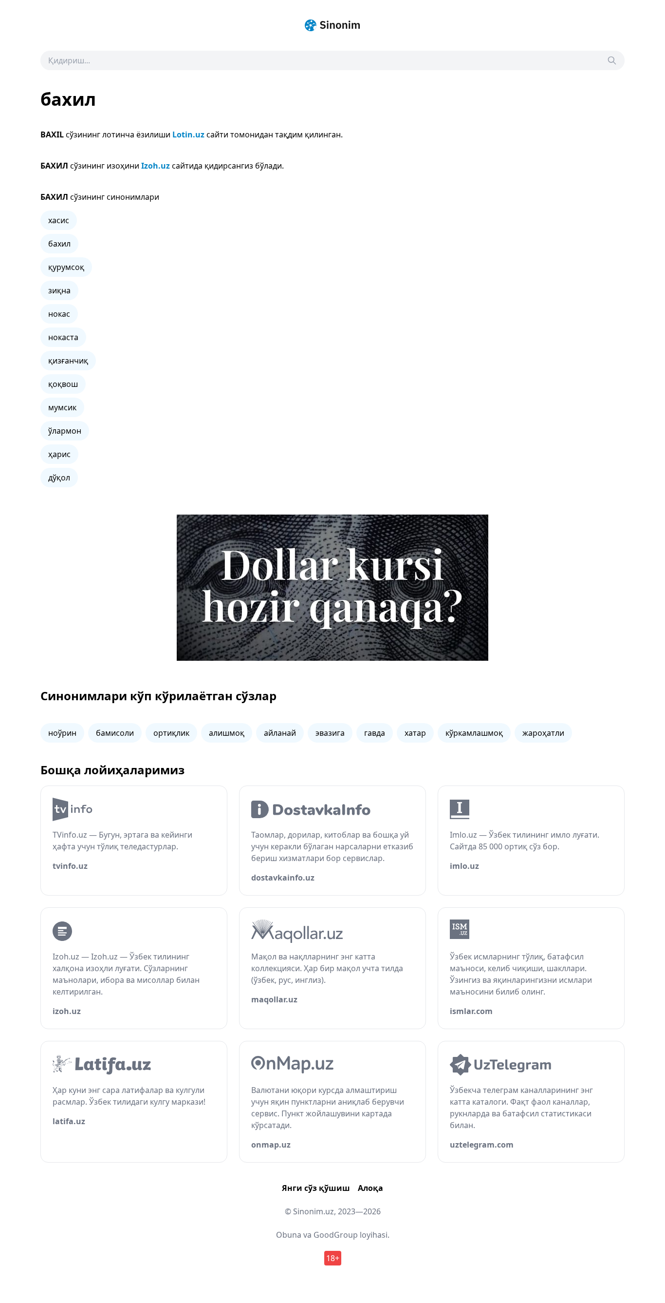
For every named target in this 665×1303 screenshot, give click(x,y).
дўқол (59, 477)
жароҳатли (543, 733)
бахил (59, 243)
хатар (415, 733)
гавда (374, 733)
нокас (59, 313)
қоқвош (63, 384)
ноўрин (62, 733)
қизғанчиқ (68, 360)
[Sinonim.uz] (332, 25)
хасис (58, 220)
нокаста (63, 337)
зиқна (59, 290)
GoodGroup (336, 1234)
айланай (280, 733)
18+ (332, 1258)
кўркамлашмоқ (474, 733)
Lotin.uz (188, 134)
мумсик (62, 407)
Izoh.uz (155, 165)
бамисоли (115, 733)
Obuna (288, 1234)
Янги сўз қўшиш (316, 1188)
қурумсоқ (66, 267)
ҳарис (59, 454)
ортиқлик (171, 733)
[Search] (612, 60)
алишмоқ (226, 733)
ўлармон (64, 430)
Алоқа (370, 1188)
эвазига (330, 733)
